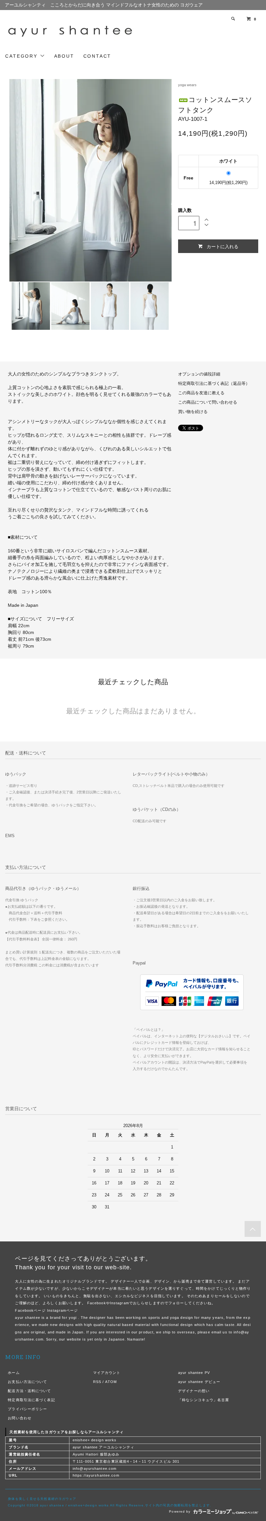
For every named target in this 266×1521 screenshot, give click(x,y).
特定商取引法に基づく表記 (31, 1400)
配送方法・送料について (29, 1391)
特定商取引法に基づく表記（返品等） (214, 383)
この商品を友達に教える (201, 393)
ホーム (13, 1373)
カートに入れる (222, 246)
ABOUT (64, 56)
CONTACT (97, 56)
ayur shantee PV (194, 1373)
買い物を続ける (193, 411)
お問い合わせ (19, 1418)
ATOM (110, 1382)
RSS (97, 1382)
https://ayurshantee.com (96, 1475)
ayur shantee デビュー (199, 1382)
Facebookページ (30, 1310)
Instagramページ (62, 1310)
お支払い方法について (27, 1382)
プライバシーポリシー (27, 1409)
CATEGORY (22, 56)
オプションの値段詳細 (199, 374)
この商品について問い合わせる (207, 402)
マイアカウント (107, 1373)
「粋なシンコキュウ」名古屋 (203, 1400)
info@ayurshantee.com (94, 1468)
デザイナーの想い (194, 1391)
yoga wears (187, 85)
